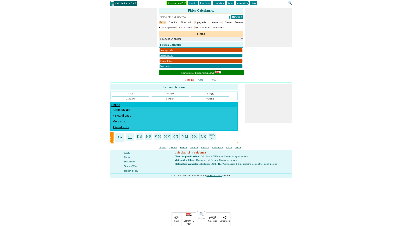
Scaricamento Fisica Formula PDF (198, 73)
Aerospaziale (169, 27)
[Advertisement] (133, 27)
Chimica (193, 3)
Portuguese (217, 147)
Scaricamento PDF (177, 3)
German (194, 147)
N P (148, 136)
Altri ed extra (185, 27)
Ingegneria (205, 3)
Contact (128, 157)
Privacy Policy (131, 171)
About (127, 152)
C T (175, 136)
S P (130, 137)
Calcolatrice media (228, 160)
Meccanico (218, 27)
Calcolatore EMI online (212, 156)
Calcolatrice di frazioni (207, 160)
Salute (231, 3)
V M (158, 136)
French (183, 147)
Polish (229, 147)
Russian (205, 147)
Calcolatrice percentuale (236, 156)
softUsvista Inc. (214, 175)
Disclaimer (129, 161)
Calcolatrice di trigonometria (237, 164)
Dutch (238, 147)
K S (139, 136)
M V (167, 136)
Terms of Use (130, 166)
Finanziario (219, 3)
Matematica (242, 3)
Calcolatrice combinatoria (264, 164)
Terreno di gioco (243, 22)
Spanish (173, 147)
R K (203, 136)
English (162, 147)
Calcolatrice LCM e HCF (210, 164)
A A (119, 137)
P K (194, 136)
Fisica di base (202, 27)
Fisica (253, 3)
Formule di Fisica (174, 87)
